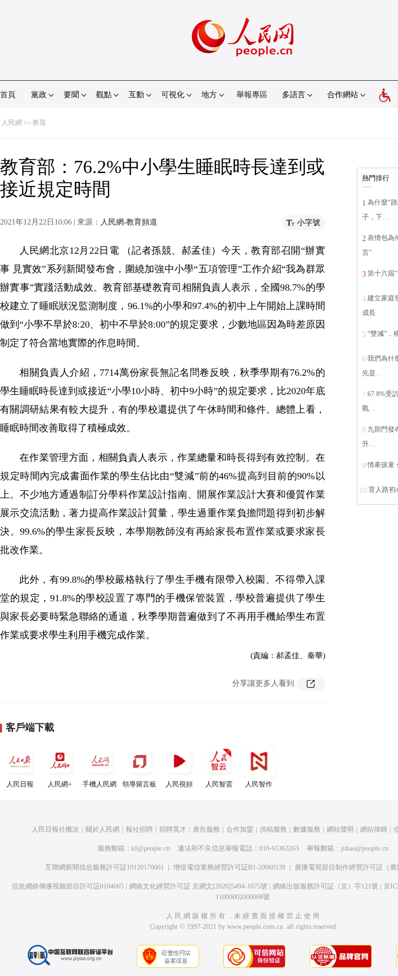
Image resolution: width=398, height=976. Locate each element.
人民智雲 (218, 784)
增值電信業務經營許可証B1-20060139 (229, 867)
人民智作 (258, 784)
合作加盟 (239, 829)
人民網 (11, 122)
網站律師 (373, 829)
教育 (39, 122)
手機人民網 (99, 784)
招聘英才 (172, 829)
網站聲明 (340, 829)
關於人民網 (102, 829)
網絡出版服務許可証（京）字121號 (325, 886)
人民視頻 (179, 784)
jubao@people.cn (364, 848)
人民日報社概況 (55, 829)
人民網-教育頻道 (128, 222)
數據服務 (306, 829)
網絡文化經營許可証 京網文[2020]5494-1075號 (198, 886)
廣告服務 (206, 829)
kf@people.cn (151, 848)
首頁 (8, 94)
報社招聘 (139, 829)
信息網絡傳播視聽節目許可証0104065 (68, 886)
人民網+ (60, 784)
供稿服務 (273, 829)
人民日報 (19, 784)
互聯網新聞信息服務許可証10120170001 (104, 867)
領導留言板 (139, 784)
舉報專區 (251, 94)
